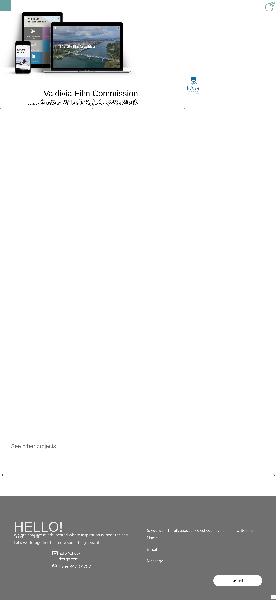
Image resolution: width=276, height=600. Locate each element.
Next (274, 473)
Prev (2, 473)
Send (238, 580)
